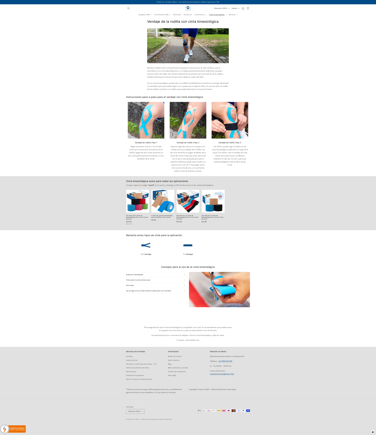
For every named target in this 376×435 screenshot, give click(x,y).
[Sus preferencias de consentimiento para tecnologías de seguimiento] (372, 431)
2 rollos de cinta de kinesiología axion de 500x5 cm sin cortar (162, 216)
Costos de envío (132, 360)
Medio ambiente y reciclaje (178, 368)
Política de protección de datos (137, 368)
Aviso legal (172, 375)
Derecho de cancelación (177, 371)
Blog (169, 364)
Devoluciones (131, 371)
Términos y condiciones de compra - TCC (141, 364)
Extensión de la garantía (135, 375)
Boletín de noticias (175, 356)
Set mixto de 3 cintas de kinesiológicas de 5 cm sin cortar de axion (213, 217)
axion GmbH (135, 419)
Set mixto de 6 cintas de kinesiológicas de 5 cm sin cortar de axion (137, 217)
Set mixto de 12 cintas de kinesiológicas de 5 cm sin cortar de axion (187, 217)
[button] (128, 8)
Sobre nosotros (173, 360)
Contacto (129, 356)
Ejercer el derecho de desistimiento (139, 379)
